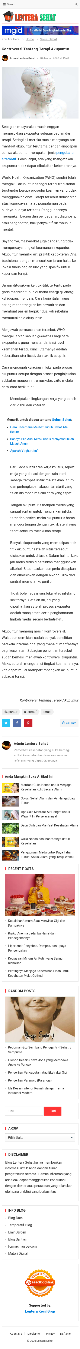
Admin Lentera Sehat (23, 58)
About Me (16, 1333)
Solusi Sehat (48, 39)
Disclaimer (34, 1333)
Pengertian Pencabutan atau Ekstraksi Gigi (37, 1072)
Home (30, 39)
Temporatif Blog (20, 1225)
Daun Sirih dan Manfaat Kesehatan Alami (49, 825)
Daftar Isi (65, 1333)
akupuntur (10, 712)
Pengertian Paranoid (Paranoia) (30, 1080)
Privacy (50, 1333)
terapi (47, 712)
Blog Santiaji (17, 1239)
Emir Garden (17, 1232)
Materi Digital (18, 1253)
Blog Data (15, 1218)
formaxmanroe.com (22, 1246)
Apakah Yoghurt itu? (24, 451)
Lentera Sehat (44, 1340)
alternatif (30, 712)
